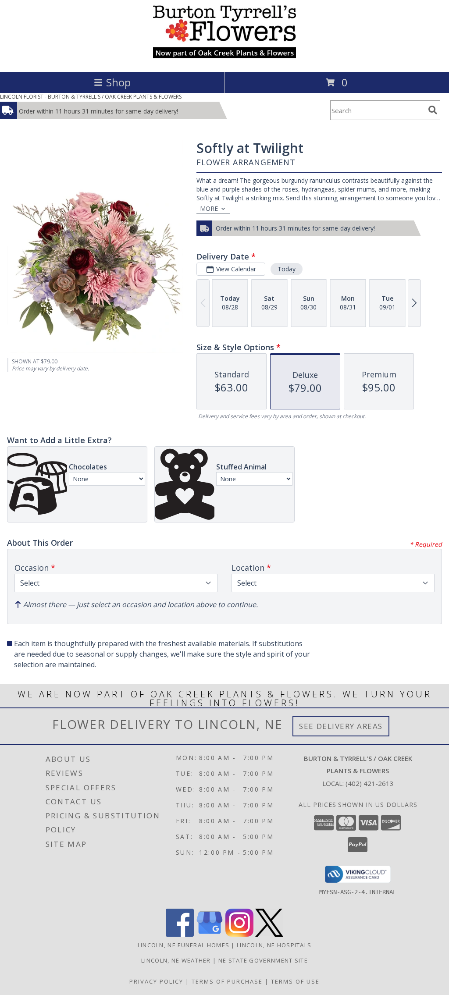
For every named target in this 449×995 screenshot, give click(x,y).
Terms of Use (295, 981)
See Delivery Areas (341, 726)
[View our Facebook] (180, 934)
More (209, 208)
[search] (433, 110)
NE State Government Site (263, 960)
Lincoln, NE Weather (176, 960)
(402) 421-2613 (370, 783)
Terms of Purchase (227, 981)
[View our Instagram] (239, 934)
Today (287, 269)
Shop (118, 82)
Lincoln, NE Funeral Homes (184, 945)
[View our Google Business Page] (210, 934)
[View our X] (269, 934)
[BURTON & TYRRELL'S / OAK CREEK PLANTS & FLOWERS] (224, 59)
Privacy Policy (156, 981)
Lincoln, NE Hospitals (274, 945)
